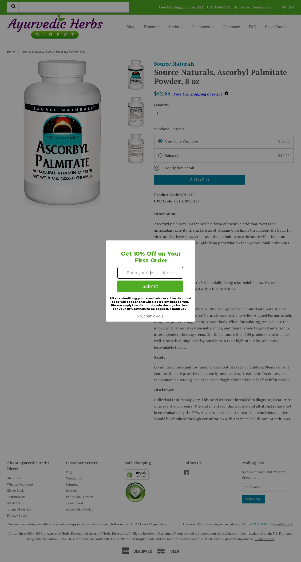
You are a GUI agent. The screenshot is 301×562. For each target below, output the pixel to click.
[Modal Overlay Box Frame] (150, 281)
